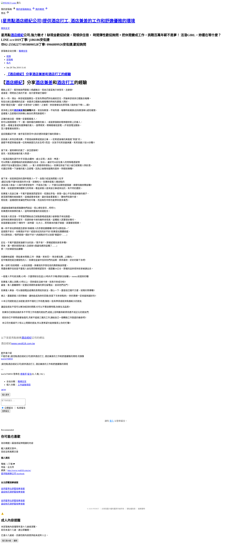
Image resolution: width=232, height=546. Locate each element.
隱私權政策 (131, 509)
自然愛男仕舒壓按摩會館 (13, 489)
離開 (15, 541)
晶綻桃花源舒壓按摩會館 (13, 492)
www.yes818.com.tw (23, 343)
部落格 (9, 59)
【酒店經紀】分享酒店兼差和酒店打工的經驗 (38, 74)
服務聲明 (141, 509)
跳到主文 (5, 28)
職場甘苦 (23, 51)
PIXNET (96, 509)
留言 (29, 374)
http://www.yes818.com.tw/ (19, 470)
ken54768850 (7, 359)
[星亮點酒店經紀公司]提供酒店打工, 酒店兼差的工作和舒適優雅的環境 (68, 20)
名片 (8, 63)
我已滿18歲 (6, 541)
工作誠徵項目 (24, 385)
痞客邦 (23, 374)
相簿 (8, 56)
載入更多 (5, 395)
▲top (3, 389)
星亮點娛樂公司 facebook (12, 473)
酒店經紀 (17, 35)
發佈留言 (5, 411)
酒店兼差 (44, 82)
